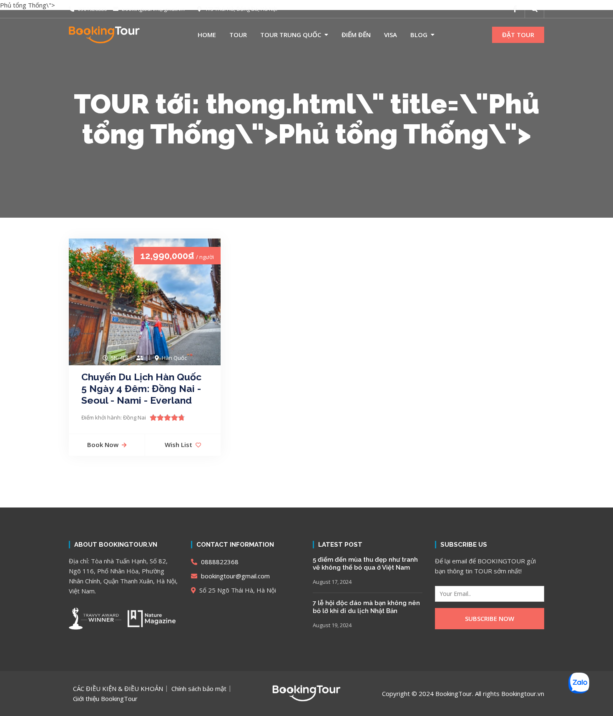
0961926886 (91, 9)
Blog (418, 34)
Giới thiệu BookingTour (105, 698)
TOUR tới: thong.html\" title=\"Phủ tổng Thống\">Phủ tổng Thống (306, 119)
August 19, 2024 (332, 625)
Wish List (178, 444)
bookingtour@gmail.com (234, 576)
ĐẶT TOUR (518, 34)
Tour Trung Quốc (290, 34)
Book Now (102, 444)
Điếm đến (356, 34)
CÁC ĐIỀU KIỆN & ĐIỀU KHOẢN (118, 688)
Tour (238, 34)
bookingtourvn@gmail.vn (153, 9)
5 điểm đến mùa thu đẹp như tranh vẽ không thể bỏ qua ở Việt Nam (365, 564)
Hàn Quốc (174, 358)
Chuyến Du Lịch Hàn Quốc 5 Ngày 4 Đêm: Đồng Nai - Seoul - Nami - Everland (141, 388)
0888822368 (219, 562)
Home (207, 34)
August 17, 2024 (332, 582)
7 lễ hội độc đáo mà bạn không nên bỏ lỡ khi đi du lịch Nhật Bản (366, 607)
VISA (390, 34)
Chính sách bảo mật (198, 688)
